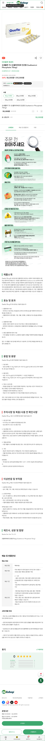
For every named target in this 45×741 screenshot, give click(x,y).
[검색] (41, 2)
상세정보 (10, 127)
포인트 (16, 7)
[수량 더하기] (41, 111)
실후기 (26, 7)
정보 (21, 7)
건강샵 (4, 7)
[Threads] (11, 702)
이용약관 (30, 698)
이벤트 (32, 7)
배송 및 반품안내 (23, 127)
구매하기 (33, 732)
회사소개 (4, 698)
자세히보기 (6, 85)
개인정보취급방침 (17, 698)
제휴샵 (10, 7)
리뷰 (35, 127)
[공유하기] (36, 58)
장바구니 (12, 732)
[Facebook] (3, 702)
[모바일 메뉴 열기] (3, 2)
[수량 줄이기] (33, 111)
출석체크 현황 (10, 2)
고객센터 (41, 698)
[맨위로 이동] (40, 680)
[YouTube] (16, 702)
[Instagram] (7, 702)
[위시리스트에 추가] (41, 58)
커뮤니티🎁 (39, 7)
